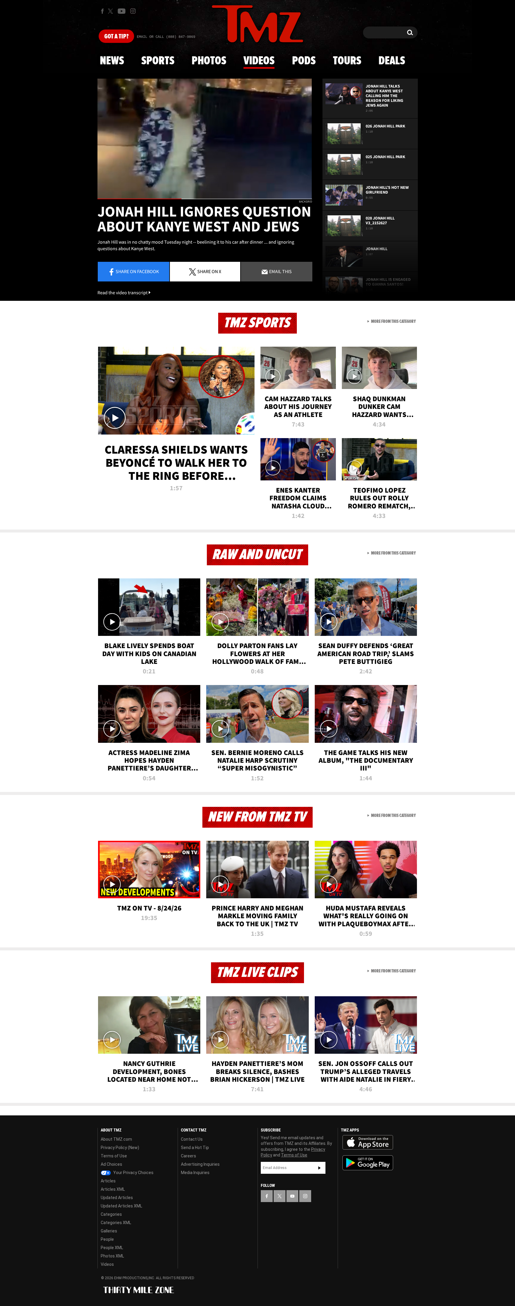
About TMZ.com (116, 1139)
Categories (111, 1214)
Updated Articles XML (121, 1206)
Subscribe (319, 1168)
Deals (392, 61)
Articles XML (113, 1189)
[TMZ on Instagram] (133, 11)
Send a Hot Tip (195, 1147)
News (112, 61)
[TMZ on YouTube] (292, 1196)
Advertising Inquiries (200, 1164)
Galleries (109, 1231)
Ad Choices (111, 1164)
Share (137, 271)
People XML (112, 1247)
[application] (204, 139)
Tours (347, 61)
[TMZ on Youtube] (121, 11)
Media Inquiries (195, 1172)
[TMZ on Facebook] (102, 11)
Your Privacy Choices (132, 1172)
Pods (304, 61)
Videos (258, 61)
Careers (188, 1156)
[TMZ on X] (111, 11)
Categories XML (116, 1222)
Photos (209, 61)
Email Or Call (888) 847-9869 (166, 37)
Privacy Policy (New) (120, 1147)
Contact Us (192, 1139)
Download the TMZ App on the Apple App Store (367, 1142)
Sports (157, 61)
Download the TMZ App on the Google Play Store (367, 1162)
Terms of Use (114, 1156)
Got (116, 37)
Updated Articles (117, 1197)
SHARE (209, 271)
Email (280, 271)
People (107, 1239)
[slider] (204, 199)
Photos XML (112, 1256)
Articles (108, 1181)
